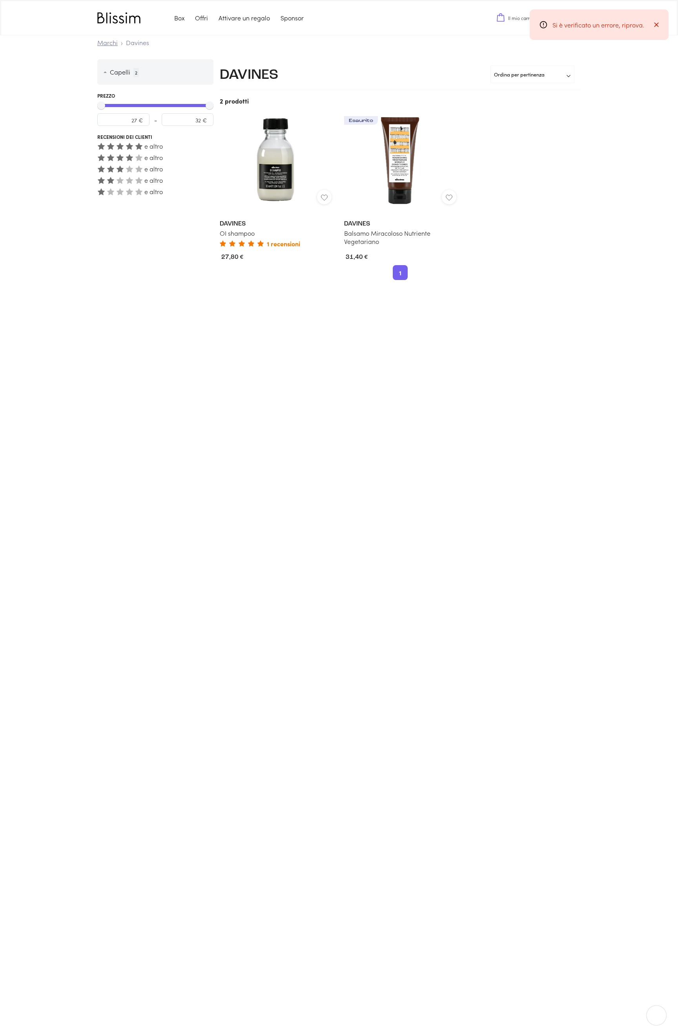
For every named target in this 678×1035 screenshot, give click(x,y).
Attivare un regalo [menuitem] (244, 18)
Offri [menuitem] (201, 18)
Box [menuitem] (179, 18)
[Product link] (276, 181)
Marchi (107, 42)
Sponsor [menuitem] (292, 18)
